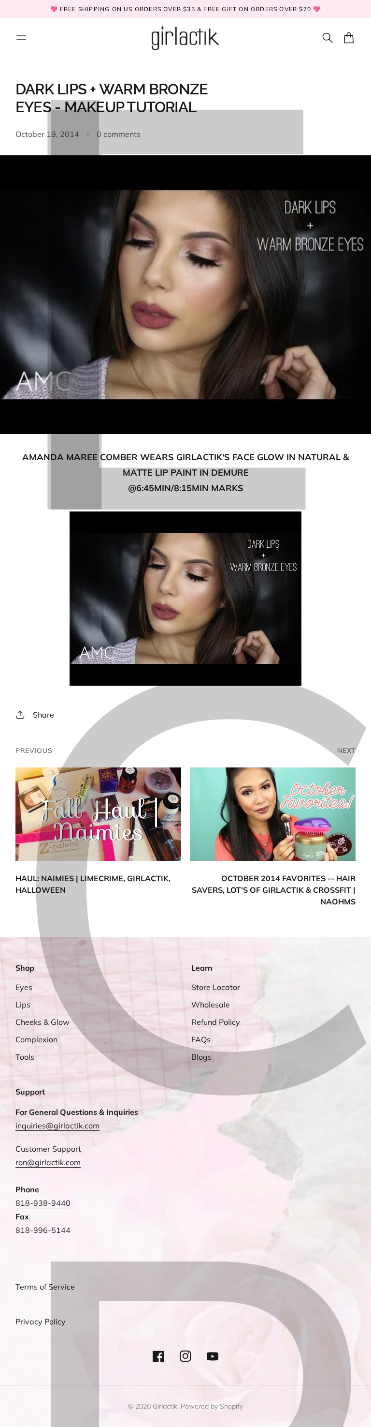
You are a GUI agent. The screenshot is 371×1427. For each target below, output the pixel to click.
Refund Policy (215, 1022)
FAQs (201, 1039)
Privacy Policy (40, 1321)
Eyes (23, 987)
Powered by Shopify (212, 1406)
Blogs (201, 1057)
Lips (22, 1004)
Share (43, 715)
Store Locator (215, 987)
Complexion (36, 1039)
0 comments (119, 134)
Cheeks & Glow (42, 1022)
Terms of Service (45, 1287)
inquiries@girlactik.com (57, 1125)
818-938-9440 (43, 1203)
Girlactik (165, 1406)
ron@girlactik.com (48, 1162)
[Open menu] (21, 37)
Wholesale (210, 1004)
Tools (24, 1057)
